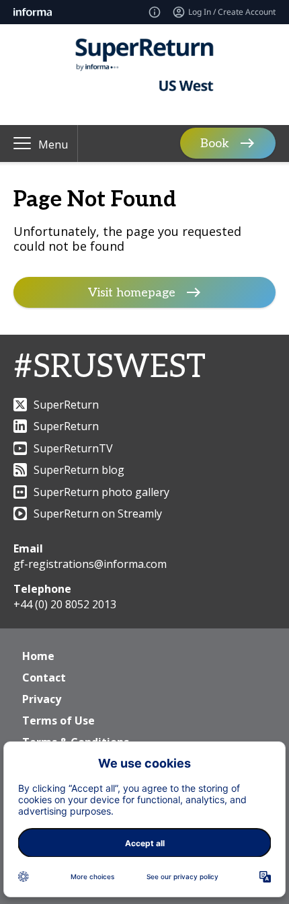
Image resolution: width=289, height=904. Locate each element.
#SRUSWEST (109, 367)
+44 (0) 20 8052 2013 (64, 604)
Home (38, 656)
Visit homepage (131, 293)
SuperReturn (66, 404)
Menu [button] (53, 144)
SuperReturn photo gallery (101, 492)
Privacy (41, 699)
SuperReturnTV (73, 448)
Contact (44, 677)
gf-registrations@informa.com (90, 564)
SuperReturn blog (79, 469)
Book (214, 143)
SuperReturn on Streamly (98, 513)
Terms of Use (58, 720)
